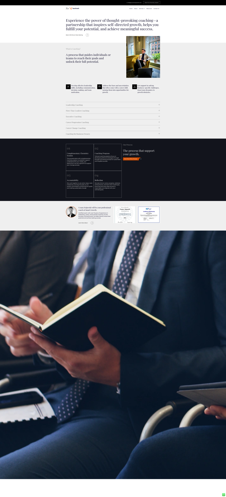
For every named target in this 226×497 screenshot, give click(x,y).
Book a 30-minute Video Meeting (74, 35)
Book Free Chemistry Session (152, 2)
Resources (149, 8)
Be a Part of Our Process (130, 158)
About (135, 8)
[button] (113, 105)
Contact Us (156, 8)
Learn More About (83, 222)
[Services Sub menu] (144, 8)
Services (141, 8)
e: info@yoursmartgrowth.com (134, 2)
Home (130, 8)
